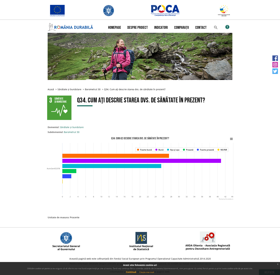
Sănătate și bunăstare (69, 89)
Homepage (114, 27)
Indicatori (161, 27)
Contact (201, 27)
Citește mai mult (146, 272)
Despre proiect (137, 27)
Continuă (131, 272)
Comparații (181, 27)
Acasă (51, 89)
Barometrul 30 (92, 89)
